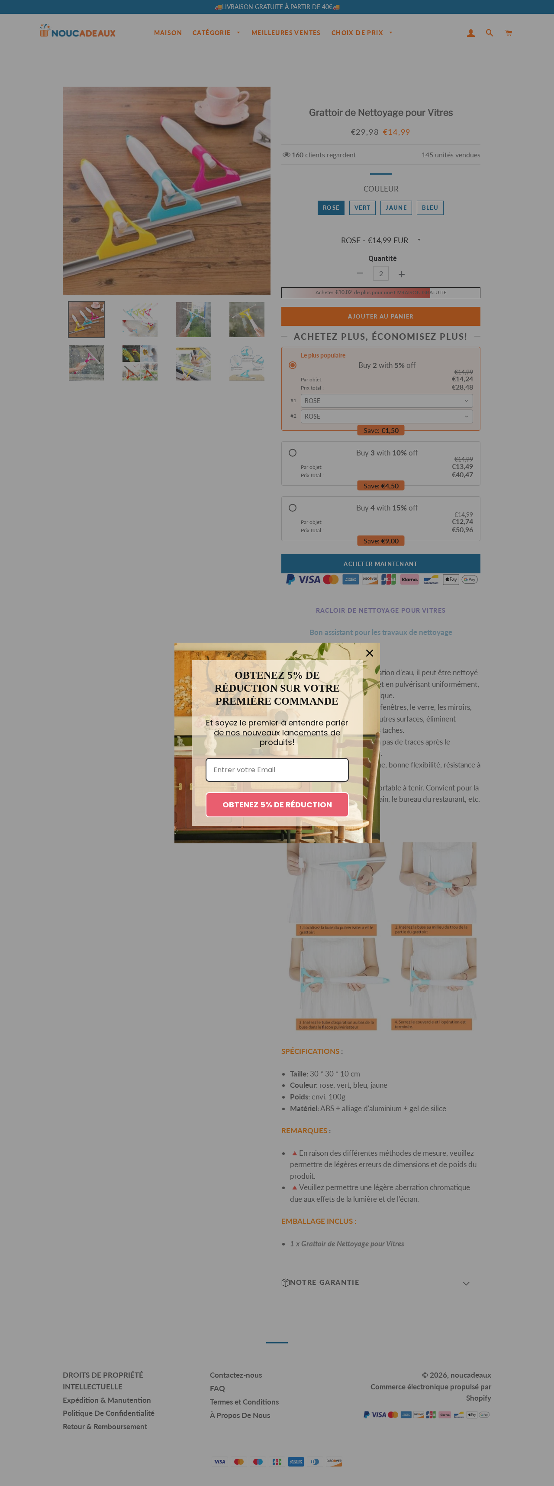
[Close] (369, 653)
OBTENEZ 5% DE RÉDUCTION (277, 804)
